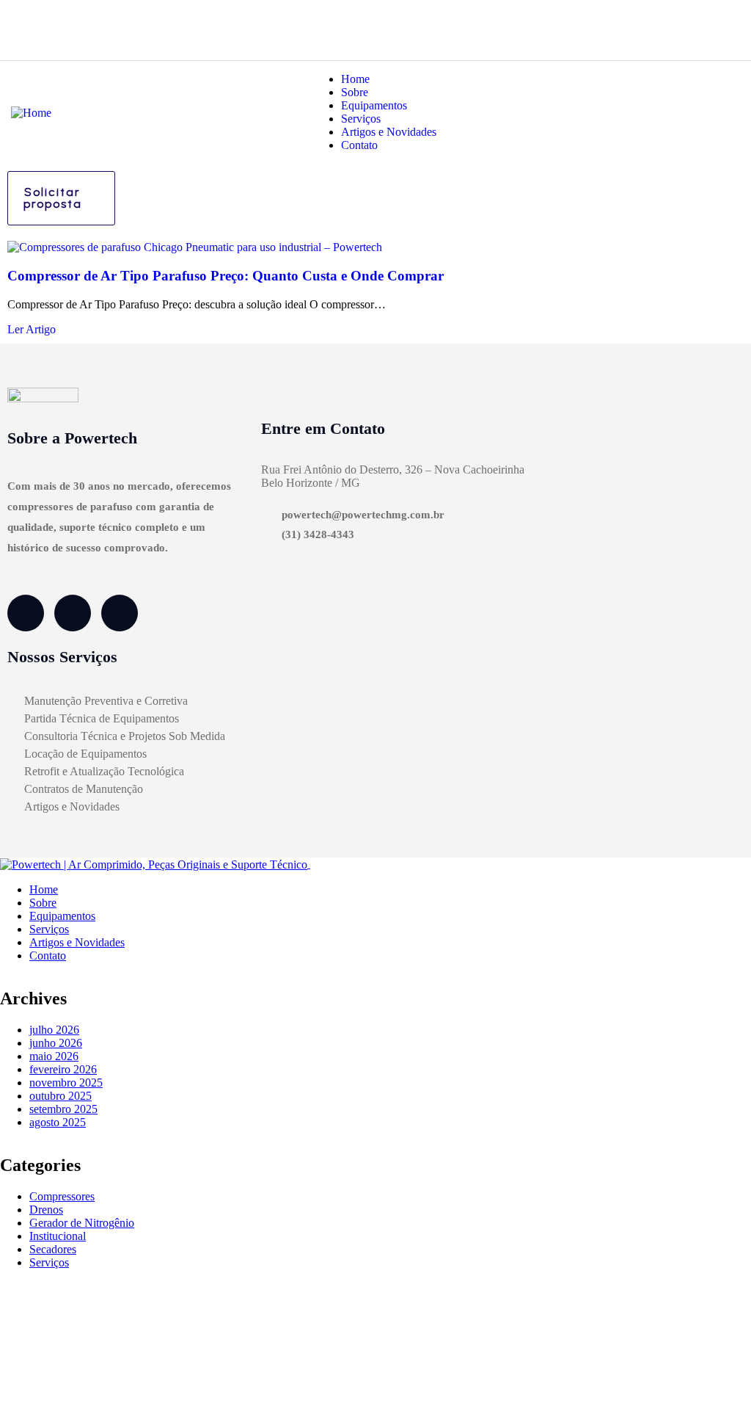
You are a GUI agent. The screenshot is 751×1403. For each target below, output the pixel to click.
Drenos (46, 1209)
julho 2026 (54, 1029)
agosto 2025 (57, 1122)
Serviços (49, 1262)
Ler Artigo (31, 329)
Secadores (52, 1249)
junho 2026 (55, 1043)
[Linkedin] (119, 613)
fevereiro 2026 (63, 1069)
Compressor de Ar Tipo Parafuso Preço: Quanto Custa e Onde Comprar (225, 275)
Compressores (62, 1196)
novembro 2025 (66, 1082)
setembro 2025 (63, 1109)
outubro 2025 (60, 1096)
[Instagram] (72, 613)
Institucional (57, 1236)
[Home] (31, 111)
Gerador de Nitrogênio (81, 1223)
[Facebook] (25, 613)
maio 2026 (53, 1056)
